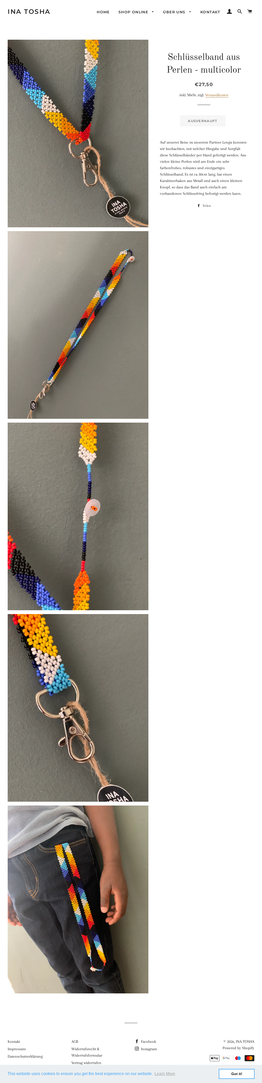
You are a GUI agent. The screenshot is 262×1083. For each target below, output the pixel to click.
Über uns (175, 12)
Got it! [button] (236, 1074)
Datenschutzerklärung (25, 1056)
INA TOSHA (29, 11)
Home (103, 12)
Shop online (134, 12)
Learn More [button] (165, 1073)
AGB (74, 1041)
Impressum (17, 1049)
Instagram (148, 1049)
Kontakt (210, 12)
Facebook (148, 1041)
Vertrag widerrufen (86, 1062)
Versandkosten (216, 95)
